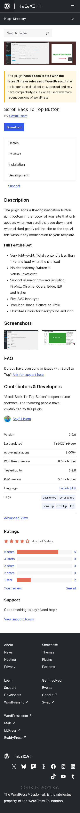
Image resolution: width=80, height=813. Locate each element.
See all (71, 588)
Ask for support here (28, 375)
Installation (16, 164)
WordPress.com (18, 716)
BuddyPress (15, 738)
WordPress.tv (16, 702)
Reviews (14, 154)
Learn (8, 680)
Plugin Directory (15, 18)
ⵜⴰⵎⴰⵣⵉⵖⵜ (23, 756)
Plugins (47, 659)
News (8, 652)
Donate (49, 695)
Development (18, 175)
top (72, 506)
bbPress (12, 730)
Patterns (48, 667)
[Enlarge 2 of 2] (70, 336)
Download (14, 127)
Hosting (10, 659)
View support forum (19, 619)
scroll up (48, 506)
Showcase (50, 645)
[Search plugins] (47, 33)
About (8, 645)
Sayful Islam (18, 116)
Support (14, 186)
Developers (12, 695)
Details (13, 143)
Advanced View (16, 518)
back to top (49, 497)
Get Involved (52, 680)
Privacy (9, 667)
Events (47, 688)
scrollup (62, 506)
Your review (13, 588)
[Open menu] (73, 6)
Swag (48, 702)
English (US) (67, 488)
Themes (48, 652)
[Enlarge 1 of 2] (33, 336)
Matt (10, 723)
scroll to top (67, 497)
